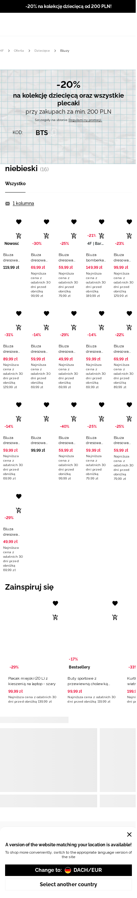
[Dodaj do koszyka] (18, 236)
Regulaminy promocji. (85, 120)
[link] (68, 108)
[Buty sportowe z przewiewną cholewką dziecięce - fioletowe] (93, 634)
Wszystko (15, 183)
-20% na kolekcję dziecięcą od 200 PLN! (68, 6)
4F (2, 50)
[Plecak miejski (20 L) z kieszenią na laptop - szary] (34, 634)
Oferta (19, 50)
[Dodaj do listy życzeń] (18, 221)
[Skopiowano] (53, 133)
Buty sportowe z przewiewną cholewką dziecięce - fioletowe (88, 683)
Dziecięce (42, 50)
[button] (13, 242)
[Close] (129, 834)
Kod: (18, 132)
